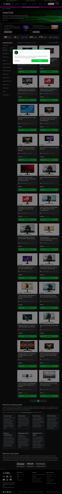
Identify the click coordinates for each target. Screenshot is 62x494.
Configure (17, 60)
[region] (31, 56)
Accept (40, 60)
